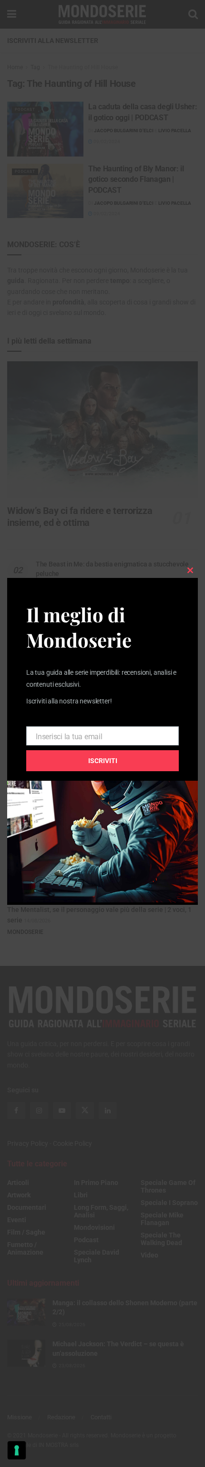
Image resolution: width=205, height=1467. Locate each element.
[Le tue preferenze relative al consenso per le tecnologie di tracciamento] (17, 1450)
